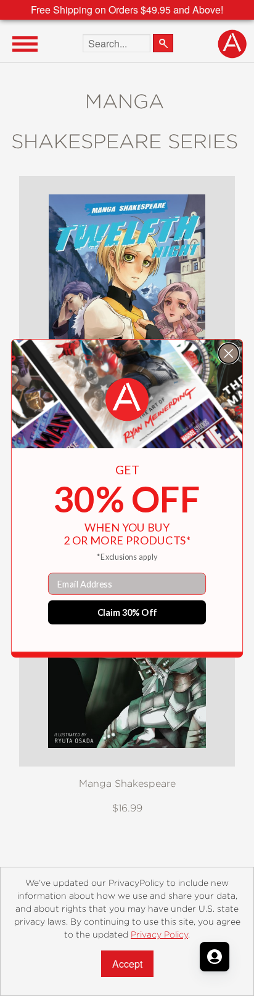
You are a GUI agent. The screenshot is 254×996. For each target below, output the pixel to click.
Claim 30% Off (127, 612)
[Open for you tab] (214, 956)
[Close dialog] (229, 353)
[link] (127, 399)
